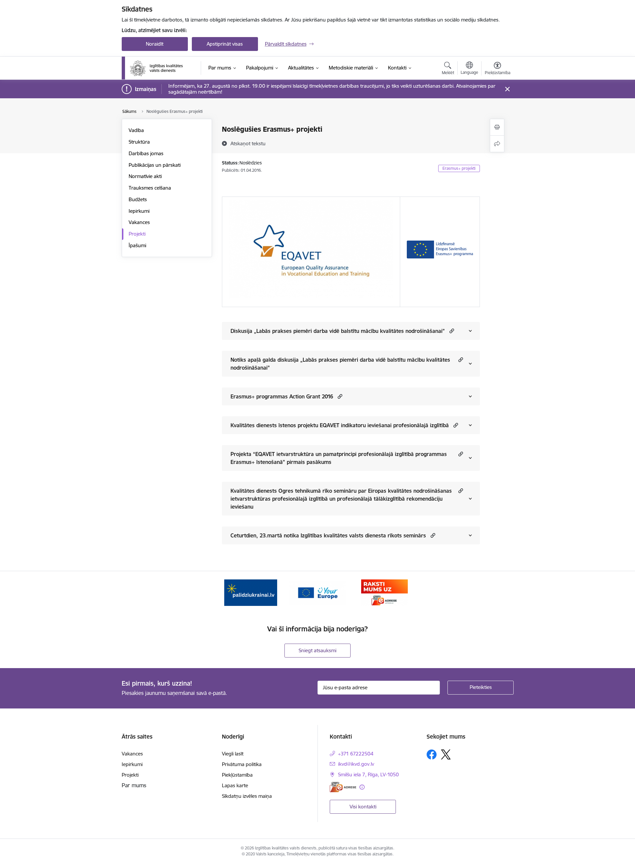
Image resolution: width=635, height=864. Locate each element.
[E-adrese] (343, 787)
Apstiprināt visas (225, 44)
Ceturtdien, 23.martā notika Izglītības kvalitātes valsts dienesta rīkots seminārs (328, 535)
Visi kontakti (363, 806)
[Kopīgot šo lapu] (497, 144)
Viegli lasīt (232, 753)
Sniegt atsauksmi (317, 650)
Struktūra (139, 142)
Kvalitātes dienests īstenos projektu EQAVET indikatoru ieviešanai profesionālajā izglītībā (340, 425)
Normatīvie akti (145, 176)
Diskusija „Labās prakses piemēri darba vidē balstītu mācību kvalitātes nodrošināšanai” (338, 331)
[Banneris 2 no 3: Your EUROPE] (317, 592)
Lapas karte (235, 785)
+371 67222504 (355, 753)
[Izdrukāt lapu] (497, 127)
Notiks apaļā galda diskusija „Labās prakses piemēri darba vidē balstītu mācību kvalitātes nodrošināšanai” (340, 363)
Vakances (139, 222)
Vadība (136, 130)
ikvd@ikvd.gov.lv (356, 764)
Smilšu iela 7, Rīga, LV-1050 (368, 774)
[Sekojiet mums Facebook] (432, 754)
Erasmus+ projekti (459, 168)
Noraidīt (154, 44)
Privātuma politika (242, 764)
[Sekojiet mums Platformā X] (446, 754)
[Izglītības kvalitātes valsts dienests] (161, 68)
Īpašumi (137, 245)
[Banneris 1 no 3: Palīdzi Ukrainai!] (250, 592)
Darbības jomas (146, 153)
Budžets (138, 199)
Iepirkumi (139, 211)
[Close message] (507, 89)
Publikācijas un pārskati (155, 165)
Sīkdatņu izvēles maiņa (247, 796)
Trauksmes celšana (150, 188)
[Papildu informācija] (362, 787)
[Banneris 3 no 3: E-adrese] (384, 592)
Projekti (137, 234)
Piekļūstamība (237, 775)
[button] (451, 331)
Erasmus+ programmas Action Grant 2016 (282, 396)
